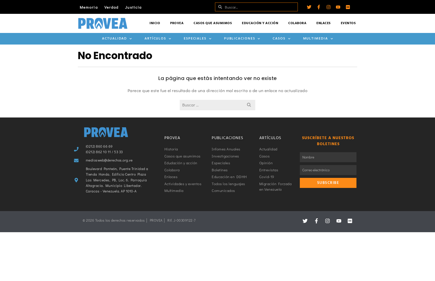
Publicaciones (239, 39)
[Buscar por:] (217, 105)
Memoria (89, 7)
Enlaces (323, 23)
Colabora (297, 23)
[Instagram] (328, 7)
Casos (279, 39)
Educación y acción (260, 23)
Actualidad (114, 39)
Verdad (111, 7)
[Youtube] (338, 7)
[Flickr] (348, 7)
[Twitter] (309, 7)
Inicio (155, 23)
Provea (177, 23)
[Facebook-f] (318, 7)
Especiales (195, 39)
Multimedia (315, 39)
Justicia (133, 7)
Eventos (348, 23)
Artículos (155, 39)
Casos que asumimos (213, 23)
